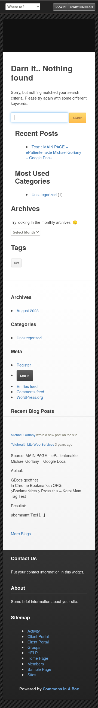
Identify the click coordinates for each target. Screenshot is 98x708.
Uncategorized (44, 194)
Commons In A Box (61, 688)
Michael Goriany (23, 434)
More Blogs (21, 533)
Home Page (37, 658)
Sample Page (39, 669)
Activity (33, 631)
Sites (31, 674)
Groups (33, 647)
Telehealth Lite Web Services (32, 444)
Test (16, 263)
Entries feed (27, 386)
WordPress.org (30, 397)
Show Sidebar (81, 7)
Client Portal (38, 636)
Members (35, 663)
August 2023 (28, 310)
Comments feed (30, 391)
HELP (32, 652)
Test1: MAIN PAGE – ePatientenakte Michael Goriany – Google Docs (53, 152)
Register (24, 365)
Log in (61, 7)
